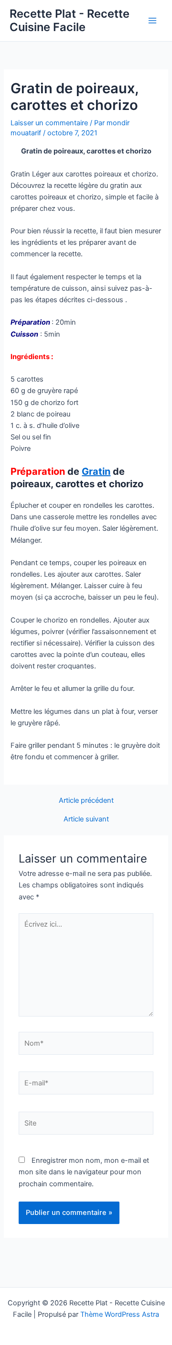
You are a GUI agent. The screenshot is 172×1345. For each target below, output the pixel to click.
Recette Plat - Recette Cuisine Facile (69, 20)
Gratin (96, 471)
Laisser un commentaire (49, 123)
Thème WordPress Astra (119, 1314)
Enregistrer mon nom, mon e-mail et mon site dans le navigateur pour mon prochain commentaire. (84, 1172)
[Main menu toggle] (152, 21)
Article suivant (86, 819)
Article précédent (86, 800)
